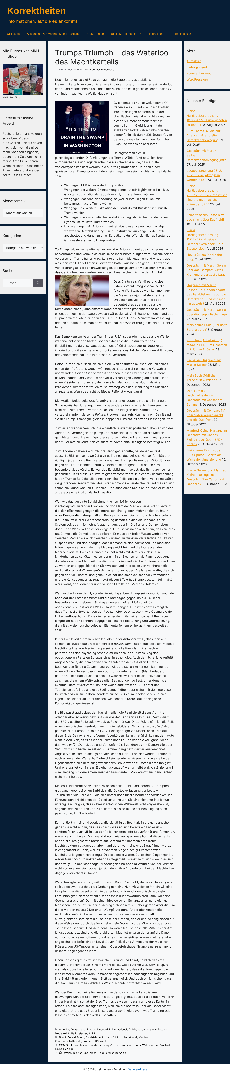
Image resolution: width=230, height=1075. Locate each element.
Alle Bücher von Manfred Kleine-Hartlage (53, 33)
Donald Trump (75, 1037)
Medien (162, 1029)
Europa (91, 1029)
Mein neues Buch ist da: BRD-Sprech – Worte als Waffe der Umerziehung (204, 454)
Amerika (64, 1029)
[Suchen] (38, 283)
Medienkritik (62, 1033)
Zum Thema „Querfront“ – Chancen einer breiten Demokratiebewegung (205, 135)
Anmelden (194, 61)
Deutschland (78, 1029)
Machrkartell (129, 1037)
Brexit (62, 1037)
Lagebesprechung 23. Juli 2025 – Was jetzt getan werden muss (205, 175)
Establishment (94, 1037)
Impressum (156, 33)
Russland (88, 1041)
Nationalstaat (79, 1033)
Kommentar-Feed (199, 73)
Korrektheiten (36, 11)
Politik (92, 1033)
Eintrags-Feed (197, 67)
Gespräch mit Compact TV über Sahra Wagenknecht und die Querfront (206, 415)
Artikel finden (95, 33)
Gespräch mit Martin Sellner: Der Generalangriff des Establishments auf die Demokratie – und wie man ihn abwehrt (206, 294)
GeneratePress (137, 1069)
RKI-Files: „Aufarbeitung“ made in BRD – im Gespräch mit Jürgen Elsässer (207, 344)
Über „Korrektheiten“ (124, 33)
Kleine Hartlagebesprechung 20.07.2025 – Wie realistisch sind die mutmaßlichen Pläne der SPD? (207, 195)
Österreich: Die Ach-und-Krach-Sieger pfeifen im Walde (92, 1052)
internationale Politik (124, 1029)
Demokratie (71, 515)
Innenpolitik (104, 1029)
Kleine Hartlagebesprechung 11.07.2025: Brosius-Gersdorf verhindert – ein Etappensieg (205, 239)
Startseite (13, 33)
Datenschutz (183, 33)
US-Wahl (100, 1041)
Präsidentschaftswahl (68, 1041)
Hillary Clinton (112, 1037)
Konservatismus (147, 1029)
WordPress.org (197, 79)
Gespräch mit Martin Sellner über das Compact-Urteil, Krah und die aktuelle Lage (207, 270)
